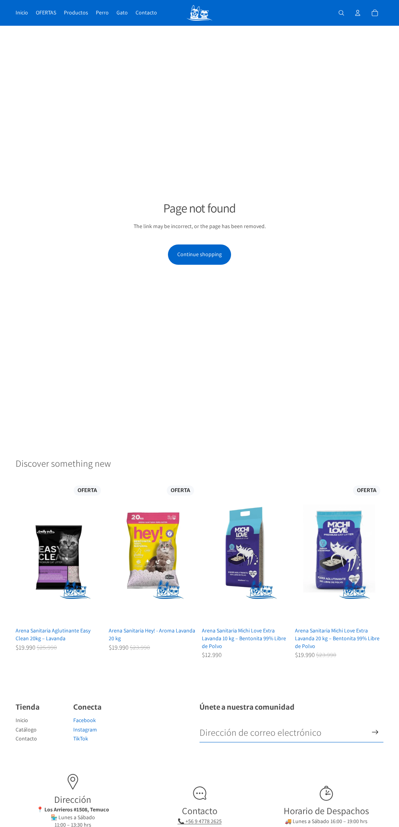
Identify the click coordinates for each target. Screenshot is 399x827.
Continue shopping (199, 254)
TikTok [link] (80, 738)
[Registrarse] (375, 732)
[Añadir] (92, 612)
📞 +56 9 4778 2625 (200, 821)
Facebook (84, 720)
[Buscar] (341, 12)
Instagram (85, 729)
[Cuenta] (357, 12)
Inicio (22, 720)
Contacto (26, 738)
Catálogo (26, 729)
